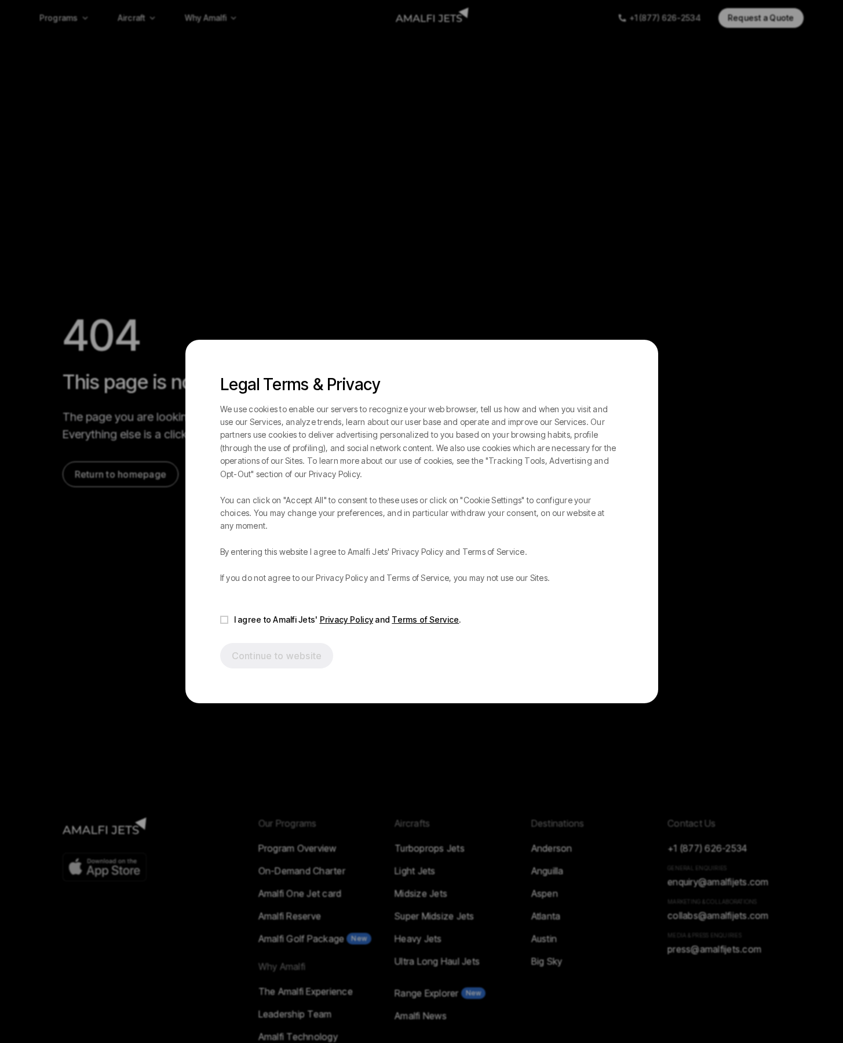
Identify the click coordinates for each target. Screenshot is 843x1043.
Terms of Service (425, 619)
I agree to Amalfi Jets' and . (347, 619)
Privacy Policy (347, 619)
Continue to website (277, 656)
